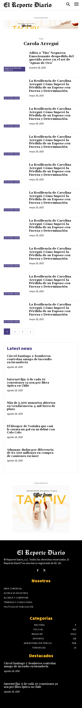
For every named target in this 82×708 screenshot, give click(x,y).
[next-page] (30, 331)
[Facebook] (37, 570)
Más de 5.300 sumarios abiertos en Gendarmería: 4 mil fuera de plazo (31, 406)
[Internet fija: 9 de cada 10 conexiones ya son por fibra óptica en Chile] (66, 386)
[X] (44, 570)
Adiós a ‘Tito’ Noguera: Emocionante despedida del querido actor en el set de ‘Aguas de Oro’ (51, 58)
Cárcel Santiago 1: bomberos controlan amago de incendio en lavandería (29, 359)
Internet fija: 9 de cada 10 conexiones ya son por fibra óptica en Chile (28, 383)
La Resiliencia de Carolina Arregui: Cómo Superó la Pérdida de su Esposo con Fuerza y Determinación (50, 86)
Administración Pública (13, 69)
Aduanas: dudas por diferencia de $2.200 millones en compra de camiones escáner (30, 453)
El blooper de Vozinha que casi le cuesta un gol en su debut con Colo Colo (31, 429)
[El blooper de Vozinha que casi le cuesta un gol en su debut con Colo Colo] (66, 433)
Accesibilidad (12, 98)
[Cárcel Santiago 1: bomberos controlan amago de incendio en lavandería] (66, 363)
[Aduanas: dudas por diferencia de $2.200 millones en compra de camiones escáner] (66, 456)
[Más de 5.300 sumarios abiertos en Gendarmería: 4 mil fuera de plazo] (66, 409)
